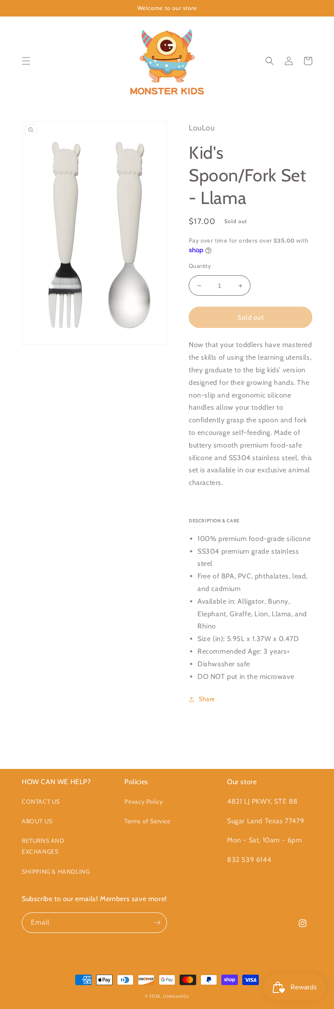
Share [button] (207, 699)
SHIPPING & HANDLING (56, 871)
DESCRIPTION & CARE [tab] (214, 521)
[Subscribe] (157, 922)
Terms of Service (147, 821)
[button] (26, 60)
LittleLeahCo (176, 996)
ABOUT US (37, 821)
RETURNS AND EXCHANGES (43, 846)
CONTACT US (41, 801)
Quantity (200, 265)
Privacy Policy (143, 801)
